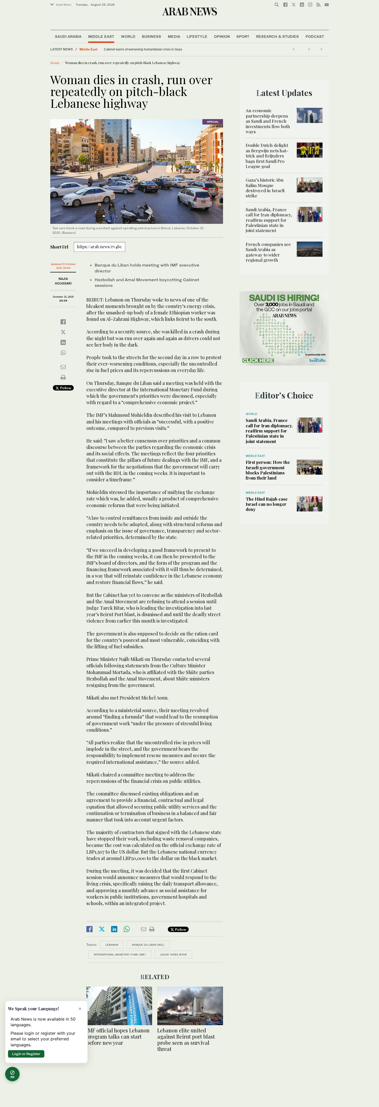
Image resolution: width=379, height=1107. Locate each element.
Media (174, 36)
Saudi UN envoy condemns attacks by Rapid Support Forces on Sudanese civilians (147, 49)
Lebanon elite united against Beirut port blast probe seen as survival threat (186, 1039)
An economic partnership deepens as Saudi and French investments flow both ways (268, 121)
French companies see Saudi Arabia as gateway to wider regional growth (268, 252)
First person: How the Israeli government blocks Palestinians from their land (268, 470)
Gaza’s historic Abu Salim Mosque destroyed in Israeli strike (265, 187)
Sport (242, 36)
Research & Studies (277, 36)
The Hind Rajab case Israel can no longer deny (266, 504)
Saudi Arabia (68, 36)
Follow (65, 388)
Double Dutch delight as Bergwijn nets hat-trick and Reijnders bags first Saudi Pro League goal (267, 155)
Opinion (222, 36)
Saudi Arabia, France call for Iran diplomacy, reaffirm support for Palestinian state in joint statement (269, 220)
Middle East (101, 36)
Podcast (315, 36)
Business (151, 36)
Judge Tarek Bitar (173, 954)
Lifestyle (197, 36)
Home (55, 62)
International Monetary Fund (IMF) (120, 954)
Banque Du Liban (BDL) (148, 944)
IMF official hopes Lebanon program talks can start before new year (118, 1036)
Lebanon (111, 944)
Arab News (63, 4)
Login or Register (26, 1054)
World (128, 36)
